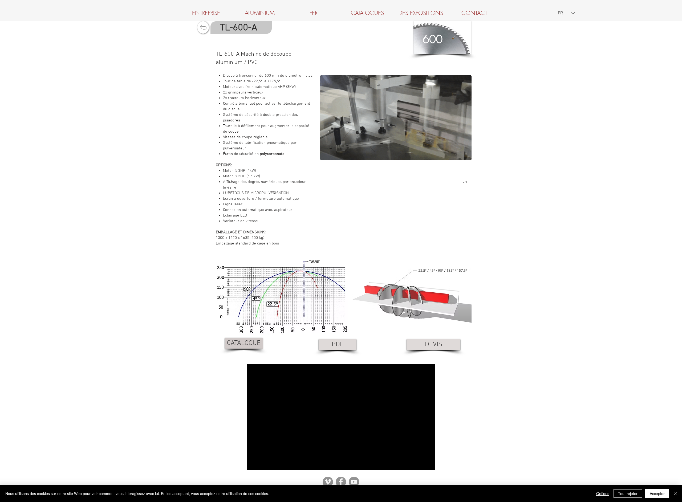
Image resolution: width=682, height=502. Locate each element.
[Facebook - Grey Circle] (341, 482)
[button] (396, 127)
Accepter (657, 493)
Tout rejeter (628, 493)
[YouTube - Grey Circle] (354, 482)
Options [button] (602, 493)
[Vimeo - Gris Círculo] (328, 482)
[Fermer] (675, 493)
